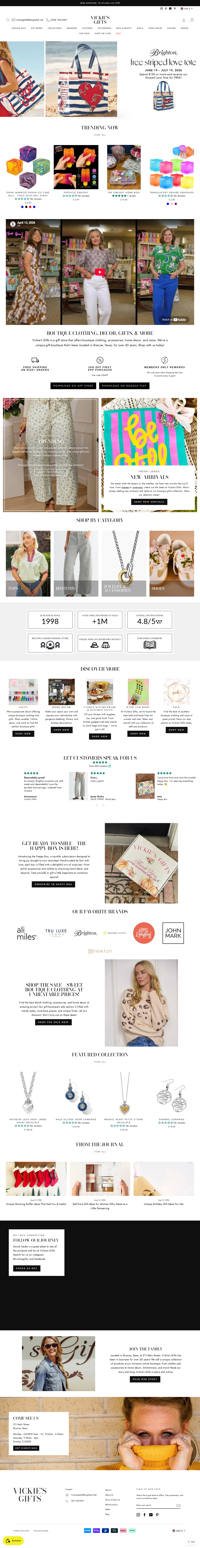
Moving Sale (19, 28)
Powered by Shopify (41, 1531)
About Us (109, 1494)
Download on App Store (73, 385)
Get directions (26, 1448)
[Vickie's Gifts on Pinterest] (157, 1515)
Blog (107, 1514)
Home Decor (155, 28)
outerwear (138, 487)
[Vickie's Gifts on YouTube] (151, 1515)
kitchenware (149, 1368)
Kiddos (184, 28)
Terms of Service (112, 1499)
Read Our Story (145, 1379)
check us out (26, 1268)
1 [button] (88, 119)
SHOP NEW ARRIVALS (149, 501)
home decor (133, 340)
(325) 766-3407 (59, 20)
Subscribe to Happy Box (53, 884)
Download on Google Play (124, 385)
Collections (54, 28)
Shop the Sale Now (53, 1022)
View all (100, 135)
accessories (117, 1368)
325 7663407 (77, 1500)
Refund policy (111, 1504)
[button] (22, 199)
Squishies (72, 28)
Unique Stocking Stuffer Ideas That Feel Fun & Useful (36, 1204)
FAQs (107, 1509)
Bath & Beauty (124, 28)
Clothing (87, 28)
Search (108, 1489)
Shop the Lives (103, 33)
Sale (118, 33)
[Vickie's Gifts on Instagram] (138, 1515)
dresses (125, 487)
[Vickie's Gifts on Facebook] (144, 1515)
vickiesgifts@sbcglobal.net (29, 20)
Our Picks (84, 33)
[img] (100, 762)
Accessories (104, 28)
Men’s (140, 28)
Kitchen (171, 28)
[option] (100, 3)
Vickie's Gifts (100, 19)
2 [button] (112, 119)
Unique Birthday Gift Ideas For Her (164, 1204)
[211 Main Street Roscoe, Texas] (100, 1433)
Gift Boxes (36, 28)
